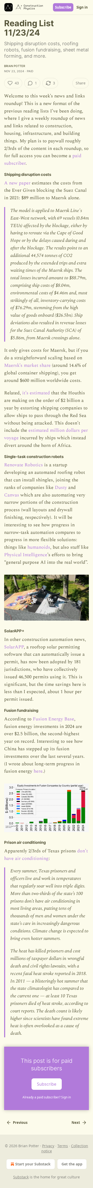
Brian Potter (14, 66)
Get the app (71, 1164)
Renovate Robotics (23, 464)
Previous (20, 1122)
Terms (62, 1145)
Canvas (11, 495)
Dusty (61, 487)
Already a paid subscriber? (46, 1097)
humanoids (38, 547)
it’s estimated (36, 392)
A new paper (17, 183)
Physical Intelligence (25, 554)
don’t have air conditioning (46, 854)
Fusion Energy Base (53, 718)
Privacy (48, 1145)
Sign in (82, 7)
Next (76, 1122)
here (38, 771)
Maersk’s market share (27, 365)
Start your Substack (33, 1164)
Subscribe (63, 7)
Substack (21, 1176)
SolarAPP (14, 647)
